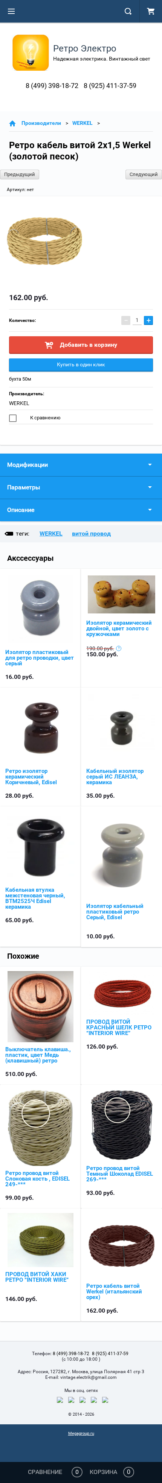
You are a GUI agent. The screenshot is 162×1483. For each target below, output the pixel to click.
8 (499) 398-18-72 (52, 86)
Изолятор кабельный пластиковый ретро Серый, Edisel (115, 912)
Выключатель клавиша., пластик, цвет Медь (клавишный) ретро (38, 1055)
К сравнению (45, 417)
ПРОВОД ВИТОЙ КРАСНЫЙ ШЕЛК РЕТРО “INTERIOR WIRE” (118, 1028)
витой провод (91, 533)
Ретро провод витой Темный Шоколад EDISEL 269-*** (119, 1174)
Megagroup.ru (81, 1433)
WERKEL (82, 123)
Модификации (27, 464)
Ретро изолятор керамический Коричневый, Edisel (31, 777)
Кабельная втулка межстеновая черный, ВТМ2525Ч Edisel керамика (35, 898)
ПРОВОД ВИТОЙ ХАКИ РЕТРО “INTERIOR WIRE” (37, 1277)
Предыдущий (19, 174)
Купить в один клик (81, 364)
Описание (20, 509)
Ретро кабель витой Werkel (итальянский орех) (114, 1292)
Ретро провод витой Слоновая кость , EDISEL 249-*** (37, 1179)
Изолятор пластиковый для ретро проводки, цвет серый (39, 658)
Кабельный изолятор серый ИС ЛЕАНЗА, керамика (115, 777)
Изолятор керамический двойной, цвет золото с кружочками (119, 628)
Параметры (23, 487)
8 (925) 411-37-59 (110, 86)
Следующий (144, 174)
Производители (41, 123)
